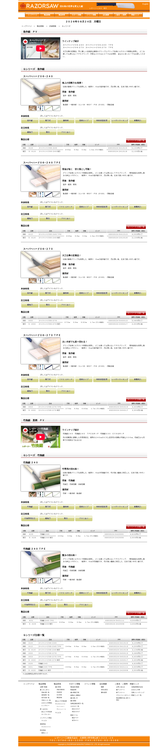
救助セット (44, 733)
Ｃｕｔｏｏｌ (61, 706)
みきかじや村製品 (46, 703)
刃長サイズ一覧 (46, 700)
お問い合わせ (120, 687)
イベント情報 (91, 15)
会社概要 (106, 15)
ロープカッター (46, 714)
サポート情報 (76, 15)
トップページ (32, 15)
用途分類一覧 (45, 692)
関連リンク (135, 15)
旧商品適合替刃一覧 (76, 703)
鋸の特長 (58, 687)
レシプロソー (45, 705)
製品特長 (62, 15)
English (145, 4)
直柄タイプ (83, 120)
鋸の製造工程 (74, 692)
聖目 (48, 132)
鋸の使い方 (74, 698)
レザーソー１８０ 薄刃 (98, 8)
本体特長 (59, 692)
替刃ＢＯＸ (75, 720)
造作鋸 (30, 120)
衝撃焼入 (137, 120)
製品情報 (47, 15)
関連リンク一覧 (136, 695)
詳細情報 (52, 26)
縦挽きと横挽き (75, 695)
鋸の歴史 (73, 700)
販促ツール (74, 715)
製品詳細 (59, 697)
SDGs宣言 (104, 689)
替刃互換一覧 (45, 697)
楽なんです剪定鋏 (46, 711)
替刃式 (48, 120)
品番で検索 (43, 687)
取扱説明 (73, 689)
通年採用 (104, 692)
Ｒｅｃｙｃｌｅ (61, 709)
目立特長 (59, 695)
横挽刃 (30, 132)
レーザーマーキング (120, 120)
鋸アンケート (120, 689)
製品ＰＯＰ (75, 717)
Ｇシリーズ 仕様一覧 (136, 140)
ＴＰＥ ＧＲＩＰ (66, 207)
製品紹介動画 (74, 687)
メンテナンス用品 (46, 718)
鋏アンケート (120, 692)
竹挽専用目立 (29, 518)
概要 (102, 687)
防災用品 (43, 730)
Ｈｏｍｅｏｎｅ (46, 726)
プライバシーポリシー (123, 695)
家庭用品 (43, 724)
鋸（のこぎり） (45, 689)
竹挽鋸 (30, 507)
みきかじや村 (135, 689)
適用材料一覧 (45, 695)
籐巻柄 (66, 120)
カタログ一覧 (74, 706)
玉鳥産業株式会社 (137, 687)
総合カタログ (76, 709)
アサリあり (65, 132)
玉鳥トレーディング (137, 692)
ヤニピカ (44, 720)
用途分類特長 (61, 689)
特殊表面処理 (101, 120)
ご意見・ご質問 (120, 15)
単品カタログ (76, 711)
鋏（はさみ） (44, 709)
